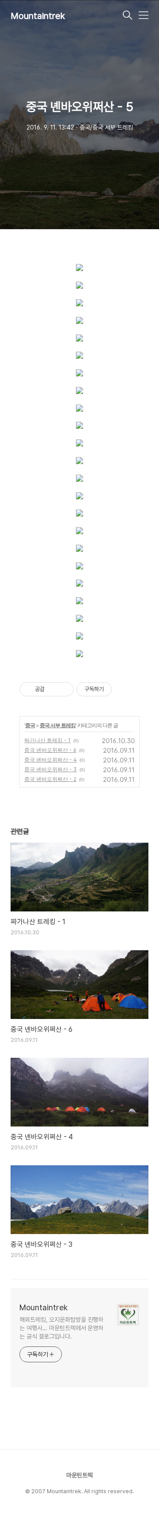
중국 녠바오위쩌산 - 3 (50, 769)
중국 (30, 725)
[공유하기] (52, 689)
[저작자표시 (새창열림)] (116, 689)
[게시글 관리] (63, 689)
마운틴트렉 (79, 1475)
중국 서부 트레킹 (58, 725)
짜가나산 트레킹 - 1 (47, 740)
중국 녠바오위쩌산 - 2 (50, 779)
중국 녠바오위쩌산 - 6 (50, 750)
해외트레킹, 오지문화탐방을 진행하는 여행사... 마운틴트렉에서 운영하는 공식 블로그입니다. (61, 1328)
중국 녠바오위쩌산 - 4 (50, 759)
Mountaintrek (38, 16)
